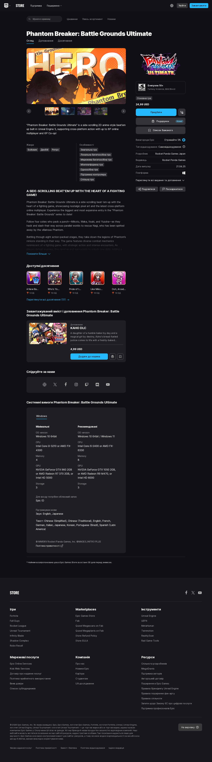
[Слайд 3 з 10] (84, 111)
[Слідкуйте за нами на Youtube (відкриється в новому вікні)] (108, 384)
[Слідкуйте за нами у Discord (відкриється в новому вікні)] (97, 384)
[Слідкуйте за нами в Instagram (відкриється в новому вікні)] (76, 384)
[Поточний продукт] (52, 111)
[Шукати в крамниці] (30, 19)
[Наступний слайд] (123, 111)
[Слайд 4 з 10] (101, 111)
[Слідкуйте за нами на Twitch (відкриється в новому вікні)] (87, 384)
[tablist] (76, 416)
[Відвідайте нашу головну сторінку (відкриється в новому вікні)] (44, 384)
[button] (76, 254)
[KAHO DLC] (48, 333)
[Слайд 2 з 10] (68, 111)
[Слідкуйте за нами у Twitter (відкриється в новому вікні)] (55, 384)
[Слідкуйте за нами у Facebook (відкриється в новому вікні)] (65, 384)
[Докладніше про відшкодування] (183, 147)
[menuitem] (72, 19)
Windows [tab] (41, 416)
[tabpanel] (76, 454)
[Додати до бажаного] (120, 356)
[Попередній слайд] (29, 111)
